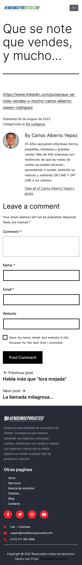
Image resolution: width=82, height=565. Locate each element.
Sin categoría (35, 124)
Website (9, 314)
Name (9, 265)
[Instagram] (32, 514)
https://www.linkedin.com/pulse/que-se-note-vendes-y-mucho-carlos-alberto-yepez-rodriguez (39, 101)
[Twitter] (20, 514)
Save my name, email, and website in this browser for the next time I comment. (39, 340)
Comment (12, 232)
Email (8, 289)
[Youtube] (44, 514)
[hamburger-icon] (74, 8)
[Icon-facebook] (8, 514)
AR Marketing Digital (53, 559)
